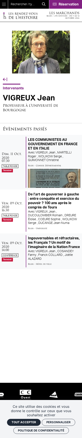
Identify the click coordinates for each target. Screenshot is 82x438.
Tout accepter (24, 422)
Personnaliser (58, 422)
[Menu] (4, 4)
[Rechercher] (43, 4)
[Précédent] (5, 79)
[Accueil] (20, 15)
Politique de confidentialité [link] (41, 430)
